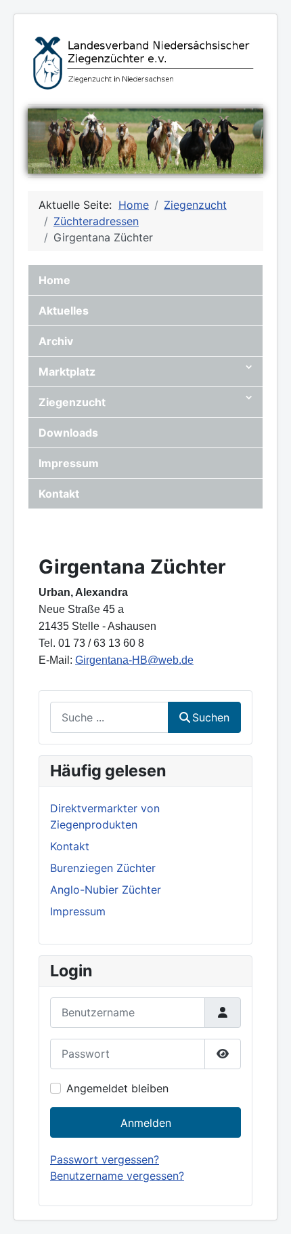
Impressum (69, 463)
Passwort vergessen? (104, 1159)
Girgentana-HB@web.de (134, 660)
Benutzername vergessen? (117, 1175)
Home (54, 280)
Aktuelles (64, 310)
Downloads (68, 432)
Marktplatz (67, 371)
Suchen (210, 717)
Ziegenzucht (72, 402)
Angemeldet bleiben (117, 1088)
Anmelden (145, 1123)
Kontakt (59, 493)
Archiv (56, 341)
